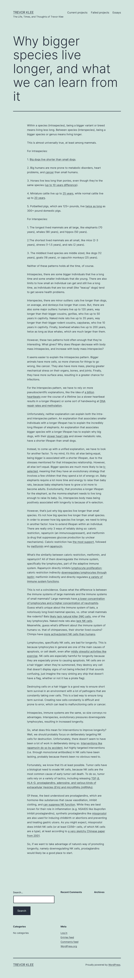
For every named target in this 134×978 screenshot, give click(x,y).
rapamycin (56, 546)
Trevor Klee (23, 12)
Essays (117, 12)
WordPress (114, 964)
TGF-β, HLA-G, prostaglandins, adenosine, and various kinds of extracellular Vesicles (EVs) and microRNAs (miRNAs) (63, 783)
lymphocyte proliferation (86, 568)
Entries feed (67, 937)
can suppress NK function (59, 804)
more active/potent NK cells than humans (69, 634)
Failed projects (100, 12)
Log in (64, 933)
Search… (18, 892)
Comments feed (69, 941)
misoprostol (99, 813)
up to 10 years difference (61, 185)
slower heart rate (57, 436)
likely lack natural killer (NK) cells (70, 616)
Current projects (77, 12)
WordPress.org (69, 946)
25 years (68, 193)
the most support (83, 541)
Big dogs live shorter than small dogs (52, 159)
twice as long (93, 206)
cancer (49, 172)
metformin (37, 546)
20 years (39, 197)
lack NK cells (84, 620)
